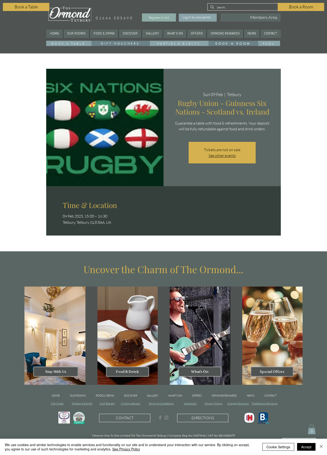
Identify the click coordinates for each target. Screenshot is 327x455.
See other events (222, 155)
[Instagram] (312, 224)
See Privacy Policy (126, 449)
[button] (129, 33)
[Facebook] (312, 231)
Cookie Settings (278, 446)
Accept (306, 446)
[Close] (321, 447)
